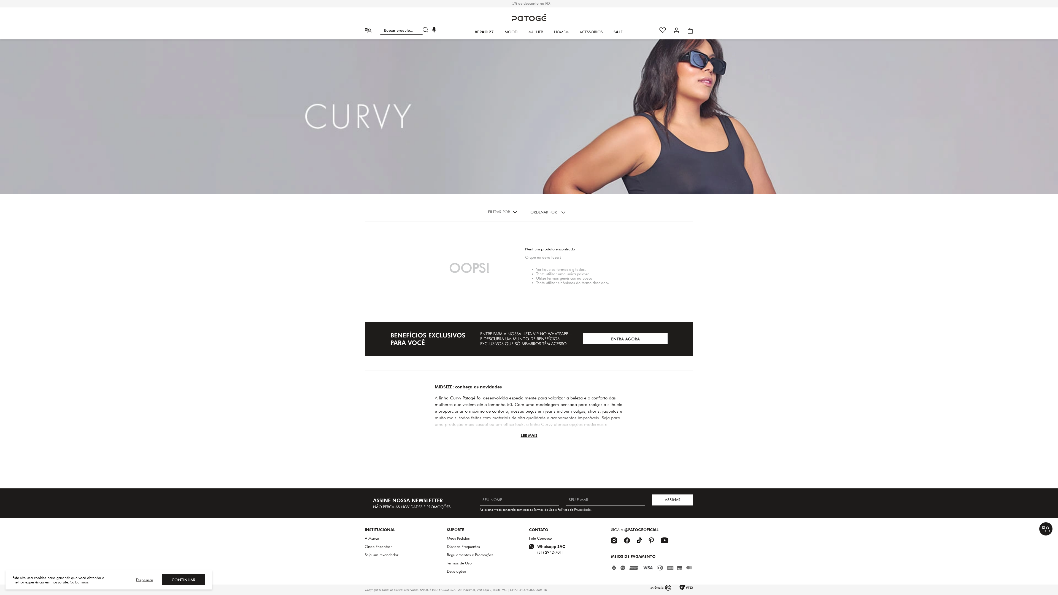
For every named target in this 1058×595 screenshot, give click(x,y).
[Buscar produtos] (427, 30)
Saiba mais (79, 582)
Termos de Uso (544, 509)
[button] (434, 30)
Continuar (184, 580)
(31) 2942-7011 (550, 552)
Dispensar (144, 580)
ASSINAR (673, 499)
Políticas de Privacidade (574, 509)
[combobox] (405, 30)
